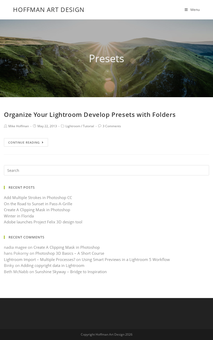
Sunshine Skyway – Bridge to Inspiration (71, 271)
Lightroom (72, 126)
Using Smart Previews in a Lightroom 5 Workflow (126, 259)
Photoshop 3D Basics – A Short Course (69, 253)
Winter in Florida (19, 215)
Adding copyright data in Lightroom (52, 265)
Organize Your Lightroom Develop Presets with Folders (90, 114)
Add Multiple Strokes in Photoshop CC (38, 197)
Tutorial (88, 126)
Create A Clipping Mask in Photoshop (37, 209)
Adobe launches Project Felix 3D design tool (43, 221)
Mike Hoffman (18, 126)
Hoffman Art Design (48, 9)
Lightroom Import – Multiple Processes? (39, 259)
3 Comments (112, 126)
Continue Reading (24, 142)
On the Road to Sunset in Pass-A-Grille (38, 203)
